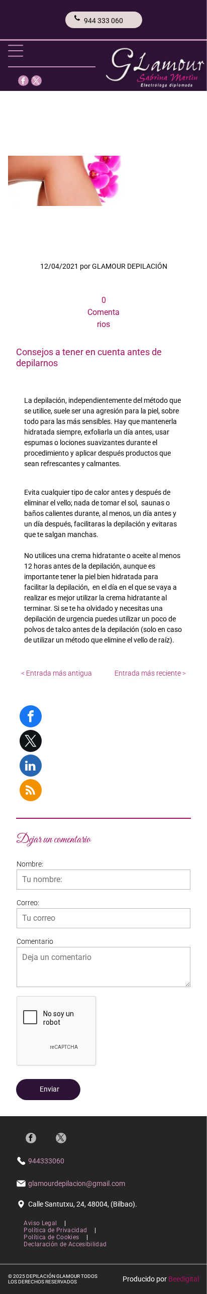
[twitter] (36, 81)
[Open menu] (15, 50)
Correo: (28, 903)
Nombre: (30, 864)
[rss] (31, 791)
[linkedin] (31, 766)
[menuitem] (41, 1223)
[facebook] (23, 81)
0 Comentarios (103, 312)
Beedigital (183, 1279)
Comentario (35, 941)
